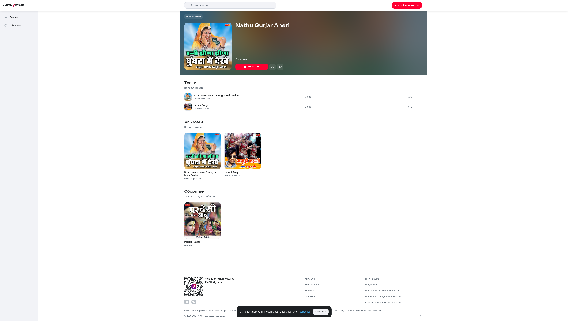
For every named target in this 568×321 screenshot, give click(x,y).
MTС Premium (312, 285)
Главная (14, 17)
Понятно (320, 312)
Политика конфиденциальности (383, 296)
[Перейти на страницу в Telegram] (186, 302)
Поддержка (371, 285)
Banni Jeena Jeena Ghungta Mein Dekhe (216, 95)
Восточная (241, 59)
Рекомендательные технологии (383, 302)
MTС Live (310, 279)
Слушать (254, 67)
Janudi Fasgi (200, 105)
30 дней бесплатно (406, 5)
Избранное (16, 25)
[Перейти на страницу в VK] (193, 302)
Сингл (308, 97)
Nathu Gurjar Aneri (201, 98)
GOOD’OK (310, 296)
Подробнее (304, 312)
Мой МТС (310, 290)
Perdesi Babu (192, 241)
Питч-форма (372, 279)
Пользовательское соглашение (382, 290)
